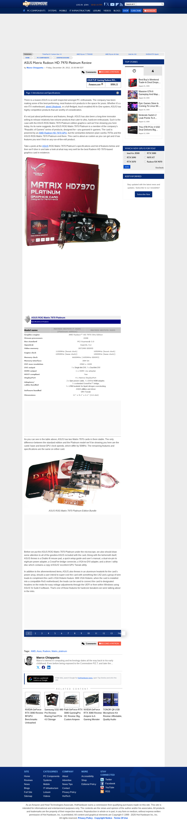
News (27, 784)
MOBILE (63, 10)
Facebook (110, 783)
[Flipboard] (117, 4)
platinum (63, 651)
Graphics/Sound (63, 57)
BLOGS (117, 10)
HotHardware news (85, 678)
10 (88, 633)
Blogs (27, 788)
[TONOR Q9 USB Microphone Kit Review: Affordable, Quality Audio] (110, 699)
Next (120, 633)
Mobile (46, 784)
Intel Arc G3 (132, 54)
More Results (160, 167)
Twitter (108, 779)
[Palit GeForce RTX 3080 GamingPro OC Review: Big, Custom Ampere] (71, 699)
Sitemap (28, 796)
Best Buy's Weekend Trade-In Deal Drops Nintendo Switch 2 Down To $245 (149, 81)
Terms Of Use (121, 818)
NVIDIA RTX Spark (152, 54)
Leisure (47, 792)
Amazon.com (94, 84)
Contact (66, 788)
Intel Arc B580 (132, 153)
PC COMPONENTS (36, 10)
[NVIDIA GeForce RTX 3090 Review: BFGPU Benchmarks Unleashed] (32, 699)
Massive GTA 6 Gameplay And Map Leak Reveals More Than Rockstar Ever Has (148, 93)
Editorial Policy (88, 784)
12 (104, 633)
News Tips (67, 784)
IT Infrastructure (50, 788)
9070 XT (150, 157)
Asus (39, 651)
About (65, 776)
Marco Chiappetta (47, 657)
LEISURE (97, 10)
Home (27, 776)
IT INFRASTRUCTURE (80, 10)
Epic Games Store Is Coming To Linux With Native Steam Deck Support (149, 105)
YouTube (109, 787)
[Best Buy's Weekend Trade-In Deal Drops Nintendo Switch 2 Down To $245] (133, 82)
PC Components (43, 57)
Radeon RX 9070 (154, 161)
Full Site (28, 792)
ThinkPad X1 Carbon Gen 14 (51, 54)
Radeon (47, 651)
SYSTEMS (52, 10)
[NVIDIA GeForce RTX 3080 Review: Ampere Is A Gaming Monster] (91, 699)
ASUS (45, 146)
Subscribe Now (143, 194)
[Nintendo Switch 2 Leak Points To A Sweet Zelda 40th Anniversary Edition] (133, 118)
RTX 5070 (131, 161)
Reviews (28, 780)
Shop (125, 10)
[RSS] (121, 4)
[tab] (134, 71)
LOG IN (79, 5)
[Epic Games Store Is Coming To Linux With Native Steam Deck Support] (133, 106)
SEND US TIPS (96, 5)
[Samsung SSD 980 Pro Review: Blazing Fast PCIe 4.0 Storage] (52, 699)
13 (111, 633)
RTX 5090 (131, 157)
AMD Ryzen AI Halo (112, 54)
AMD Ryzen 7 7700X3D (85, 54)
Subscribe (136, 10)
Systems (47, 780)
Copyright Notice (103, 818)
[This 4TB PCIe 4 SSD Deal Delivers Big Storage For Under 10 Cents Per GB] (133, 130)
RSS (107, 791)
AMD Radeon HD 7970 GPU (53, 133)
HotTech (66, 796)
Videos (46, 796)
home (27, 57)
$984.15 (114, 84)
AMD (33, 651)
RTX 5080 (151, 153)
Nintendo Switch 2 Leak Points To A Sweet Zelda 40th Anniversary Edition (148, 116)
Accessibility (87, 776)
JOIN (86, 5)
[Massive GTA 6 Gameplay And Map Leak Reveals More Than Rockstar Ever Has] (133, 94)
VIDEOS (107, 10)
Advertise (66, 780)
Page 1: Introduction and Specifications (43, 92)
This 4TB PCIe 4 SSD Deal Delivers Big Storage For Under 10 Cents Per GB (149, 128)
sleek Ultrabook (53, 106)
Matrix (54, 651)
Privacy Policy (69, 792)
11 (96, 633)
